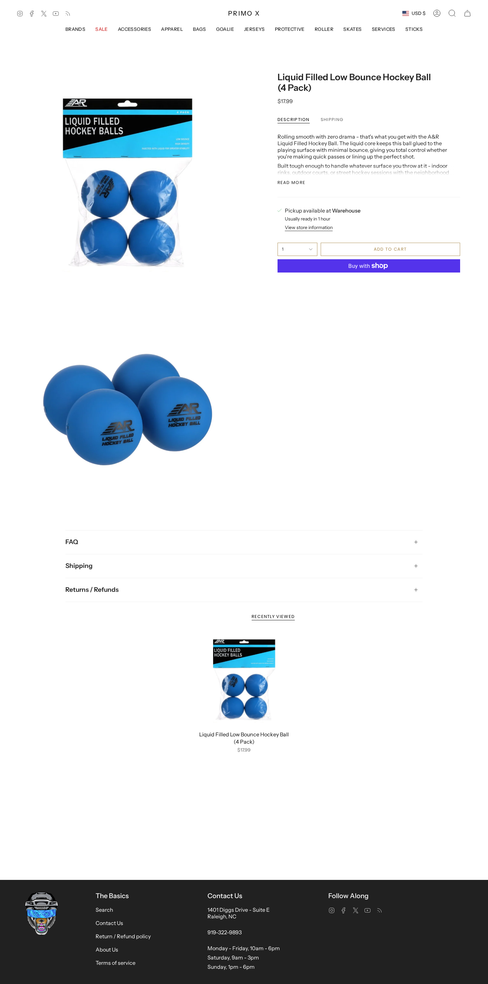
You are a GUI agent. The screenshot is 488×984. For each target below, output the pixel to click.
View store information (309, 227)
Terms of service (115, 962)
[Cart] (467, 13)
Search (104, 909)
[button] (452, 13)
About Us (107, 949)
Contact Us (109, 923)
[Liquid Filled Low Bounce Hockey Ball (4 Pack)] (244, 679)
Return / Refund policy (123, 936)
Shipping (79, 566)
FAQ (71, 542)
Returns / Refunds (92, 589)
